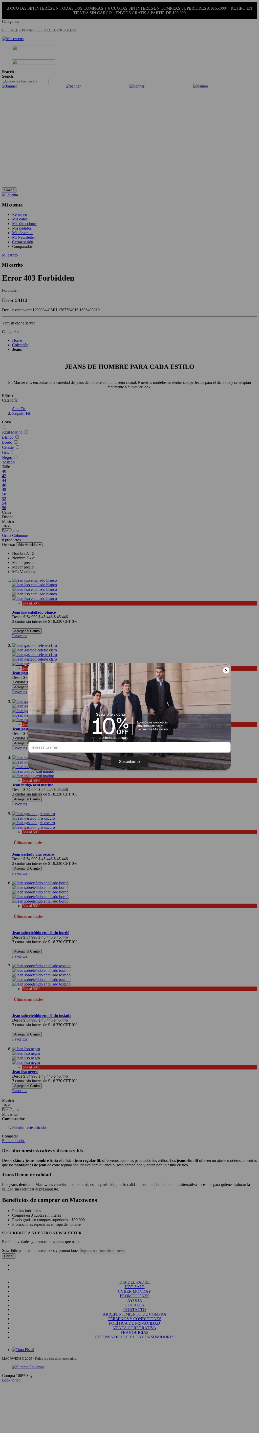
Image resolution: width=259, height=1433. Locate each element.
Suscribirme (129, 761)
